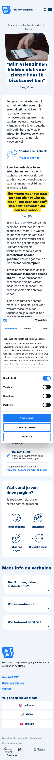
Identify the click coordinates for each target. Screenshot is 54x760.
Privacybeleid (21, 738)
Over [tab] (44, 328)
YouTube (29, 723)
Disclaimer (7, 738)
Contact (6, 688)
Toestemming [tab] (10, 328)
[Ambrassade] (24, 749)
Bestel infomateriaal (13, 683)
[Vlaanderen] (39, 749)
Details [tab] (27, 328)
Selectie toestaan (27, 427)
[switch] (46, 387)
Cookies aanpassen (12, 743)
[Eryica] (8, 749)
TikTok (29, 714)
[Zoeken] (45, 9)
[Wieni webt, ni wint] (11, 754)
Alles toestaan (27, 418)
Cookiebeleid (36, 738)
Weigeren (27, 436)
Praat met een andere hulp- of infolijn (26, 470)
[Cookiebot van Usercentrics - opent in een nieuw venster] (38, 321)
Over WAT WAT (10, 677)
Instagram (29, 705)
